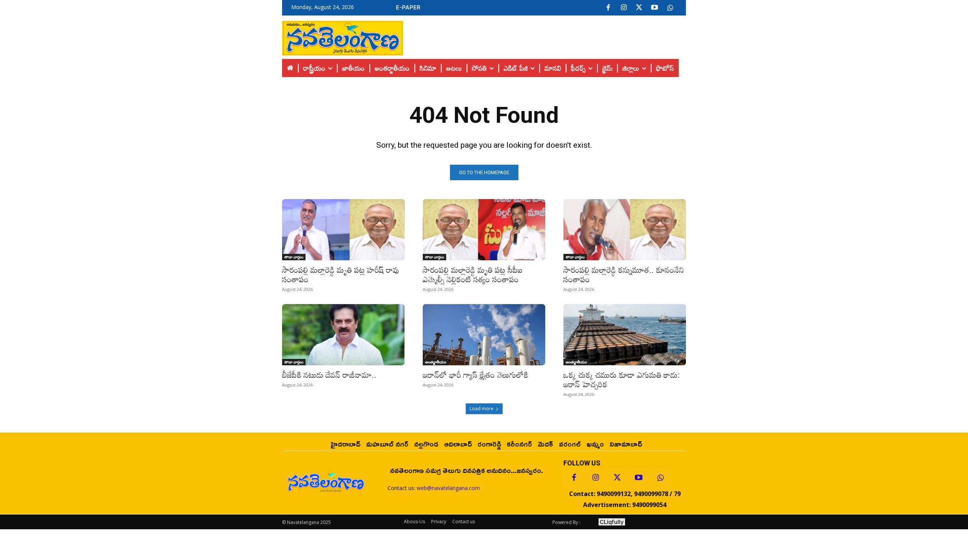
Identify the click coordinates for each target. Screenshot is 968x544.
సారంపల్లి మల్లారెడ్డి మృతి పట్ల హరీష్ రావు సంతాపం (340, 274)
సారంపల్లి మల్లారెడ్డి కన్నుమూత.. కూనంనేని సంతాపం (623, 274)
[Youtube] (654, 8)
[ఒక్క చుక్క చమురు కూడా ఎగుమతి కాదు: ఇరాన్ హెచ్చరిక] (624, 334)
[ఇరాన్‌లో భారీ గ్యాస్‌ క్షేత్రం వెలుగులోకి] (484, 334)
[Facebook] (608, 8)
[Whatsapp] (660, 477)
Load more (481, 408)
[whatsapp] (670, 8)
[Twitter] (639, 8)
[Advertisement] (544, 36)
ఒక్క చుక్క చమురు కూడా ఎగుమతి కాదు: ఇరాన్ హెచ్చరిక (621, 379)
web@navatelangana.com (448, 487)
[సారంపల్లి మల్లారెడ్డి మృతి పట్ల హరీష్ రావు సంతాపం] (343, 229)
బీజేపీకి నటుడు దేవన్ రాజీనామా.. (329, 375)
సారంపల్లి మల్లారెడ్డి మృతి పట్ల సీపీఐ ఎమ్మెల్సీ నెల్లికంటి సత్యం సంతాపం (473, 274)
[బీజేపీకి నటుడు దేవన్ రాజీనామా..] (343, 334)
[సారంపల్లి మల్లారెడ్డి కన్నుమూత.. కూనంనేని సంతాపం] (624, 229)
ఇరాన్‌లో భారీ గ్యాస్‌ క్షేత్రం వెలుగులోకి (475, 375)
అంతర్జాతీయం (435, 362)
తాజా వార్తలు (293, 257)
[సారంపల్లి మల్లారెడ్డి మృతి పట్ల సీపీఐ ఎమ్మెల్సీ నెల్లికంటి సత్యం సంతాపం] (484, 229)
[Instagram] (623, 8)
